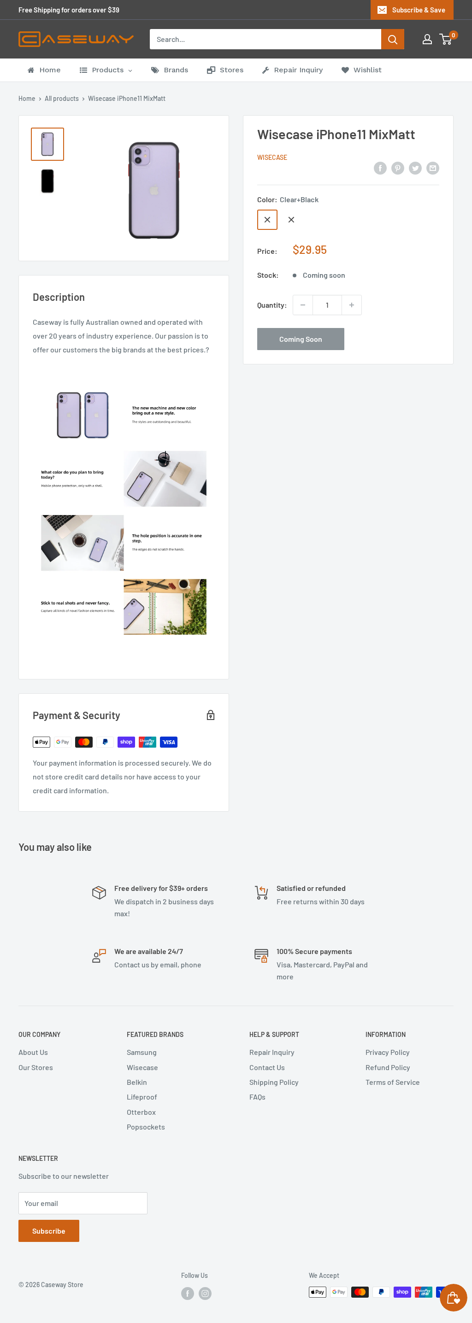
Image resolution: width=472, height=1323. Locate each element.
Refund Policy (388, 1067)
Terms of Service (393, 1081)
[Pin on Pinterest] (397, 167)
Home (26, 98)
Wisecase (272, 157)
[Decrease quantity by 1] (303, 305)
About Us (33, 1052)
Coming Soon (300, 338)
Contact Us (267, 1067)
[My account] (427, 39)
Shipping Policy (274, 1081)
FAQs (257, 1096)
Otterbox (141, 1111)
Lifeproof (142, 1096)
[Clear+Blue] (291, 219)
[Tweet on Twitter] (415, 167)
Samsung (142, 1052)
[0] (446, 39)
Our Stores (35, 1067)
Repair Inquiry (272, 1052)
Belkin (137, 1081)
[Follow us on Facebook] (187, 1293)
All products (62, 98)
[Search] (392, 39)
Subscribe (48, 1230)
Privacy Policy (388, 1052)
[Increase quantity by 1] (351, 305)
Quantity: (272, 304)
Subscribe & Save (418, 10)
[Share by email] (432, 167)
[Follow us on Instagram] (205, 1293)
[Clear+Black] (267, 219)
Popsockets (146, 1126)
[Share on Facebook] (380, 167)
